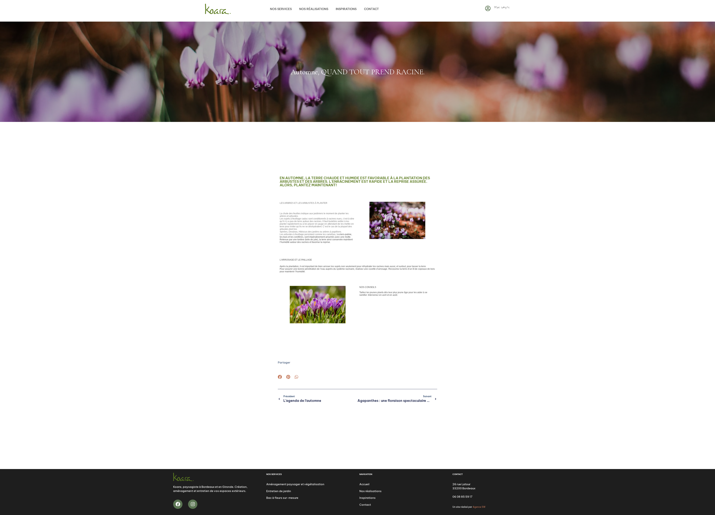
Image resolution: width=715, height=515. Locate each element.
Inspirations (346, 9)
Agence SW (479, 507)
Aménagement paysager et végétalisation (295, 484)
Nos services (281, 9)
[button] (280, 377)
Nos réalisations (313, 9)
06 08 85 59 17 (462, 496)
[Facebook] (177, 504)
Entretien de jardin (278, 491)
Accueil (364, 484)
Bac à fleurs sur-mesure (282, 498)
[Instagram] (192, 504)
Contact (371, 9)
